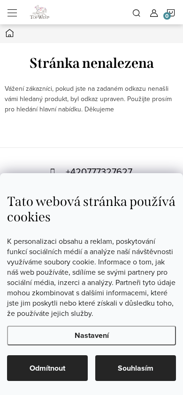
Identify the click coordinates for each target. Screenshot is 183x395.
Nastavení (92, 335)
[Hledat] (136, 12)
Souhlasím (135, 368)
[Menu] (12, 12)
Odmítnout (47, 368)
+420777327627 (99, 171)
